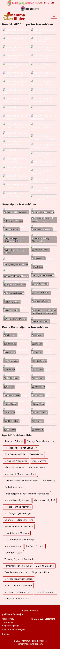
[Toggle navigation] (54, 16)
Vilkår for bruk (8, 618)
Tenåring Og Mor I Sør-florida (19, 559)
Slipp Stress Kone (41, 572)
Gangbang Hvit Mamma (17, 598)
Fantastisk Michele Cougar (18, 566)
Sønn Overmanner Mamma (19, 526)
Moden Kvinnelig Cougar (17, 500)
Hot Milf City (49, 480)
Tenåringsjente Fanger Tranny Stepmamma (27, 493)
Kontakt (6, 634)
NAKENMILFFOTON (44, 2)
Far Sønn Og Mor (35, 546)
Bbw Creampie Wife (15, 454)
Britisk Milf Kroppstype (16, 461)
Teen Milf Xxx (36, 454)
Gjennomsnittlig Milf (44, 500)
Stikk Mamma (39, 461)
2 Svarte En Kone (45, 566)
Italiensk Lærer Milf (45, 592)
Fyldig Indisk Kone (14, 487)
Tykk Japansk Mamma (16, 572)
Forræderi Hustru (13, 552)
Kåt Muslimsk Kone (14, 467)
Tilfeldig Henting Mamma (18, 507)
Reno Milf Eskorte (14, 441)
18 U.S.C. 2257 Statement (43, 618)
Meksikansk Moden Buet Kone (20, 474)
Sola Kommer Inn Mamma (18, 585)
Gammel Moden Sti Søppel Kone (21, 480)
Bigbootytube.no (30, 610)
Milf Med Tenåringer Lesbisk (19, 579)
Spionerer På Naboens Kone (19, 520)
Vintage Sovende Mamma (40, 441)
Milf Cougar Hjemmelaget (18, 513)
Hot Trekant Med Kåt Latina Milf (21, 448)
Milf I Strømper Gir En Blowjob (20, 539)
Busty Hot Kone (37, 467)
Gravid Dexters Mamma (17, 533)
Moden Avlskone (13, 546)
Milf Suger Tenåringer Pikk (18, 592)
